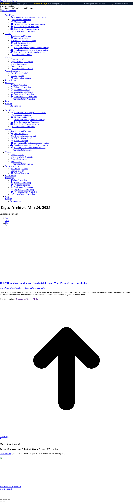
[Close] (1, 439)
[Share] (4, 499)
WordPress (4, 288)
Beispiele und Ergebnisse (10, 486)
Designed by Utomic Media (26, 299)
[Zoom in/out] (9, 499)
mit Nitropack (5, 453)
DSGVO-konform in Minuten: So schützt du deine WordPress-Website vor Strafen (43, 283)
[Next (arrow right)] (4, 501)
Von (30, 288)
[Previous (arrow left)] (1, 501)
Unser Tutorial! (6, 489)
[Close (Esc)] (1, 499)
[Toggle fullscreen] (6, 499)
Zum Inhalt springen (8, 1)
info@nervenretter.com (94, 3)
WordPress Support (18, 288)
